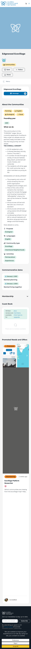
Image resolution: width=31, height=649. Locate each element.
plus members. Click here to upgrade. (18, 314)
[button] (26, 3)
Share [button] (9, 75)
